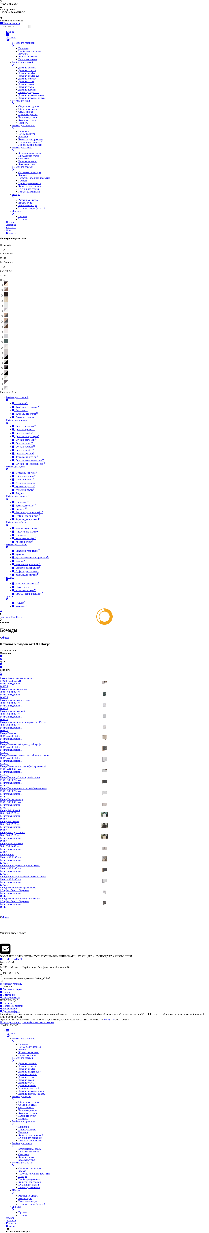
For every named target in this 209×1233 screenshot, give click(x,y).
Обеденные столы (27, 109)
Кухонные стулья (27, 120)
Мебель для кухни (21, 100)
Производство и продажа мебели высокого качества (27, 1022)
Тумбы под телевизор (29, 51)
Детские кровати (27, 70)
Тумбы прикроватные (29, 183)
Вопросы (11, 233)
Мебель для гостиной (23, 43)
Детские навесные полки (31, 95)
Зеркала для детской (28, 92)
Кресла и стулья (26, 164)
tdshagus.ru (109, 1019)
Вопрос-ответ (9, 1008)
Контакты (11, 227)
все (7, 637)
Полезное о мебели (12, 1006)
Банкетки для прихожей (30, 139)
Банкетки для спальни (29, 186)
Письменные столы (28, 156)
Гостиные (23, 48)
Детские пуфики (27, 89)
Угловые (22, 219)
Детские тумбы (26, 87)
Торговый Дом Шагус (11, 617)
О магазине (8, 994)
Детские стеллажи (27, 78)
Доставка (11, 224)
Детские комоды (26, 84)
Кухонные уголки (27, 117)
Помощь (10, 1226)
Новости (7, 1003)
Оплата (10, 222)
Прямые (22, 216)
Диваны (16, 211)
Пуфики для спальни (29, 189)
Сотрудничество (11, 997)
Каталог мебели (11, 23)
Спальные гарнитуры (29, 172)
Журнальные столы (28, 56)
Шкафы (16, 194)
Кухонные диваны (27, 114)
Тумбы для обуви (27, 133)
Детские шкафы (26, 73)
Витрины (23, 54)
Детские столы (26, 81)
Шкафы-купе (25, 202)
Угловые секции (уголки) (31, 208)
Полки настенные (27, 59)
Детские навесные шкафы (31, 98)
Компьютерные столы (29, 153)
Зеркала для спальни (29, 191)
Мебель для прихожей (23, 125)
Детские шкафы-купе (29, 76)
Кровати (22, 175)
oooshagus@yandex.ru (11, 983)
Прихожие (23, 131)
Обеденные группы (28, 106)
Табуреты (23, 122)
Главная (10, 31)
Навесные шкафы (27, 205)
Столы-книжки (26, 111)
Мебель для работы (22, 147)
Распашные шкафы (28, 200)
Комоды (22, 180)
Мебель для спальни (22, 167)
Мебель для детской (22, 62)
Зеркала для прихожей (30, 145)
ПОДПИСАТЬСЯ (12, 959)
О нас (9, 230)
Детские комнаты (27, 67)
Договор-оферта (11, 1011)
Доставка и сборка (12, 989)
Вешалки (23, 136)
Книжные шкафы (27, 161)
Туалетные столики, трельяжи (34, 178)
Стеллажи (23, 158)
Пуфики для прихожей (30, 142)
